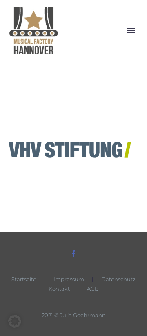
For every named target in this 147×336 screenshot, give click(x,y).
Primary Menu (131, 30)
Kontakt (59, 288)
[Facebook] (73, 253)
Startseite (23, 279)
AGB (93, 288)
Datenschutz (118, 279)
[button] (14, 321)
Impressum (68, 279)
